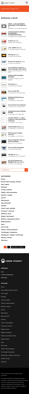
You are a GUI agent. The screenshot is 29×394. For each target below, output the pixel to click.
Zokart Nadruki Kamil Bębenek (17, 105)
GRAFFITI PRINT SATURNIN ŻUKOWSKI (15, 76)
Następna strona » (18, 247)
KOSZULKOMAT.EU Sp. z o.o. (16, 127)
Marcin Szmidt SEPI (13, 91)
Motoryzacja (5, 200)
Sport (3, 224)
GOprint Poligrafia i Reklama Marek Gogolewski (16, 140)
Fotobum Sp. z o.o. (13, 41)
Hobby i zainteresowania (9, 192)
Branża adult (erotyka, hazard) (11, 182)
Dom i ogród (5, 184)
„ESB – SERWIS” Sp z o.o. (15, 47)
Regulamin (4, 277)
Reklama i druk (6, 213)
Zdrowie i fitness (6, 237)
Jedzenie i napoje (6, 195)
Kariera (3, 198)
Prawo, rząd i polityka (8, 208)
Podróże (3, 205)
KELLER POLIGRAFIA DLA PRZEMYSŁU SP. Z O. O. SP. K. (16, 161)
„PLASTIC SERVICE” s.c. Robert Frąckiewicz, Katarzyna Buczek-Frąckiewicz (17, 119)
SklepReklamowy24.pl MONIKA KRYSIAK (17, 111)
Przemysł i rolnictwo (7, 211)
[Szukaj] (26, 170)
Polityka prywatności (7, 274)
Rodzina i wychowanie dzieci (10, 219)
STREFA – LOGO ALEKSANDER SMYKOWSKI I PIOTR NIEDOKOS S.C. (17, 25)
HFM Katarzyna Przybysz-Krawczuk (15, 133)
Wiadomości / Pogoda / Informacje (12, 235)
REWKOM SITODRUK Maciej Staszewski (16, 98)
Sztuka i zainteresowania (9, 229)
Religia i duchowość (7, 216)
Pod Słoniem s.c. (12, 84)
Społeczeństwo (6, 221)
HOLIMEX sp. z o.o (13, 154)
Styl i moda (4, 227)
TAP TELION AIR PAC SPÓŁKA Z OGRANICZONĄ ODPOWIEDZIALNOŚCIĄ (16, 33)
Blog (2, 272)
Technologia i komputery (9, 232)
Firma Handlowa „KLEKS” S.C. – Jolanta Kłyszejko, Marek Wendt (17, 68)
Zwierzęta (4, 240)
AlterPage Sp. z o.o (13, 54)
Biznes (3, 179)
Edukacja (4, 187)
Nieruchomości (6, 203)
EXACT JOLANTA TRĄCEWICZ (16, 147)
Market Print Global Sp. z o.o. (16, 61)
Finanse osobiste (6, 189)
